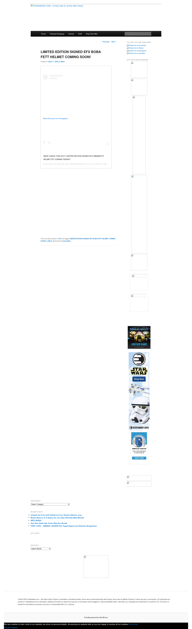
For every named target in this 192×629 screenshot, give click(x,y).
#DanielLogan (63, 164)
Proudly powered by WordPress (96, 617)
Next (114, 41)
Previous (105, 41)
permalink (66, 241)
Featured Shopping (57, 34)
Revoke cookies (11, 627)
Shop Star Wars (92, 34)
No (137, 624)
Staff (80, 34)
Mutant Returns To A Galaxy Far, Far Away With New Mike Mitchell (57, 517)
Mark (63, 61)
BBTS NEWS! (36, 520)
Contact (71, 34)
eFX (59, 238)
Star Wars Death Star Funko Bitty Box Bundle (49, 523)
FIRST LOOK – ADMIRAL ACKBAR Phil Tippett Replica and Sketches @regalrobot (64, 526)
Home (43, 34)
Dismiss (132, 624)
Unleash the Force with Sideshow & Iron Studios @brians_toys (56, 515)
